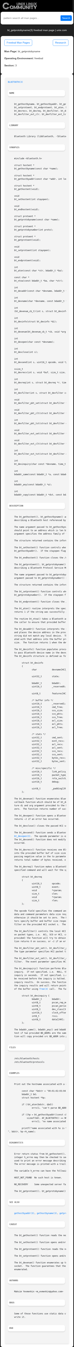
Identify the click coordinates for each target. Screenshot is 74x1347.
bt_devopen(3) (22, 836)
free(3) (43, 989)
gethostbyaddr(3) (24, 1213)
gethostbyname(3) (47, 1213)
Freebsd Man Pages (18, 42)
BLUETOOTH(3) (15, 82)
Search (66, 18)
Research (60, 42)
